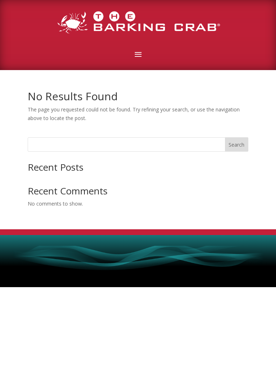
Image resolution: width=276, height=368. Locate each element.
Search (236, 144)
